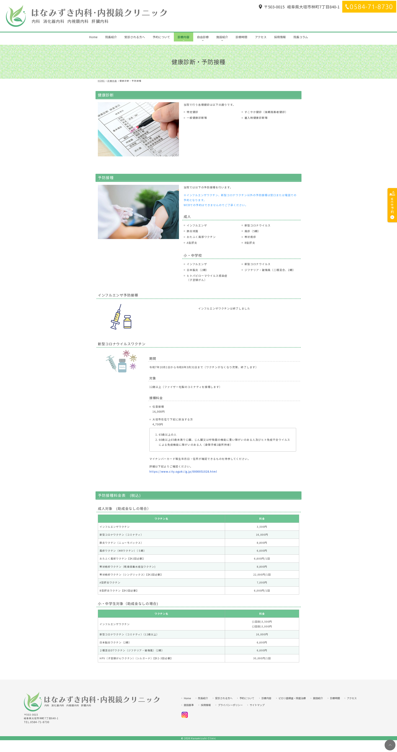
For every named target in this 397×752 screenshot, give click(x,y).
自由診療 (203, 37)
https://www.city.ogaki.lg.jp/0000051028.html (183, 471)
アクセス (261, 37)
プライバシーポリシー (230, 705)
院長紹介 (111, 37)
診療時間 (241, 37)
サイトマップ (257, 705)
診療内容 (183, 37)
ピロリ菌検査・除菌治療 (292, 698)
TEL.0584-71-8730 (36, 722)
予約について (161, 37)
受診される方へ (134, 37)
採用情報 (280, 37)
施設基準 (189, 705)
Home (93, 37)
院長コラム (300, 37)
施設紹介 (222, 37)
